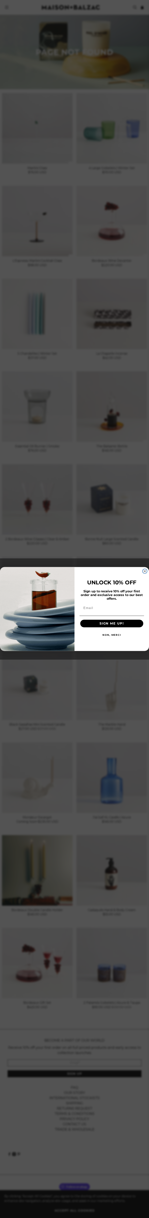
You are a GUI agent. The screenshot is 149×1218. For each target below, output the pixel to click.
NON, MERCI (111, 634)
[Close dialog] (145, 571)
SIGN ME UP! (112, 623)
